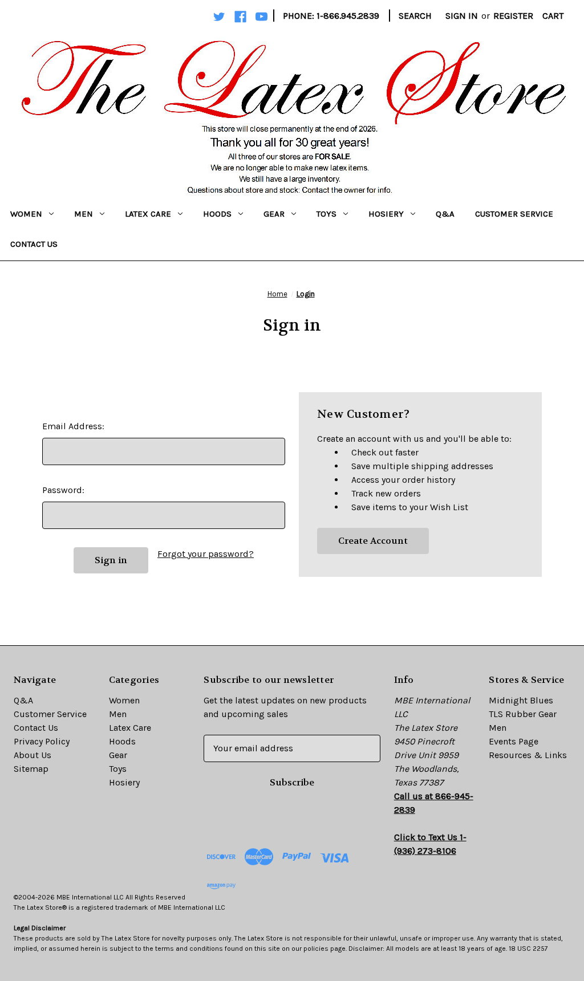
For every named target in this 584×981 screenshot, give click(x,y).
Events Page (513, 741)
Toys (326, 214)
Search (415, 15)
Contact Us (34, 244)
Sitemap (31, 768)
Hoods (217, 214)
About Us (32, 755)
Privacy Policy (42, 741)
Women (26, 214)
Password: (63, 490)
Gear (274, 214)
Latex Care (148, 214)
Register (513, 15)
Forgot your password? (205, 553)
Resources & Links (528, 755)
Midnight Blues (521, 700)
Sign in (461, 15)
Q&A (445, 214)
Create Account (373, 541)
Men (83, 214)
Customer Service (514, 214)
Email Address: (73, 426)
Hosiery (386, 214)
